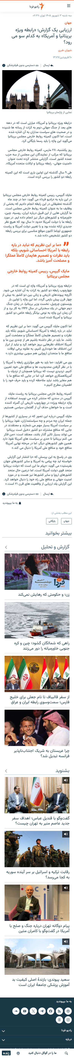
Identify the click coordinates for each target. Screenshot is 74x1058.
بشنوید (62, 771)
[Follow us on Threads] (59, 1019)
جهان (68, 23)
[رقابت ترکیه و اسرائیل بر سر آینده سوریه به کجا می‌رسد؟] (37, 849)
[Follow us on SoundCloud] (16, 1011)
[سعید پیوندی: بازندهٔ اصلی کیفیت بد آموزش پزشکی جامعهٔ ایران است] (37, 956)
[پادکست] (18, 1053)
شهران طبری (65, 50)
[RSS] (59, 1011)
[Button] (48, 65)
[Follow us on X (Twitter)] (33, 1011)
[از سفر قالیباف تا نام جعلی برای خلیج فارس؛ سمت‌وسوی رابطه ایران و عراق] (37, 674)
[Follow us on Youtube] (24, 1011)
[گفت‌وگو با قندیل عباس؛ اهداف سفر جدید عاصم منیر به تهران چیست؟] (37, 795)
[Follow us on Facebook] (50, 1011)
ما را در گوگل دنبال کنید (42, 1053)
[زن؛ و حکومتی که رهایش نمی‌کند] (37, 571)
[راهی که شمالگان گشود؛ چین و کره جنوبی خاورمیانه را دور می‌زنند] (37, 620)
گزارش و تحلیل (55, 547)
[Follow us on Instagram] (68, 1019)
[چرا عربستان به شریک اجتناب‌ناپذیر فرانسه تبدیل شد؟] (37, 728)
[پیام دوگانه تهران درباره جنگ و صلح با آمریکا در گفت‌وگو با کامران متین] (37, 903)
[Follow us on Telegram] (42, 1011)
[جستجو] (66, 1053)
